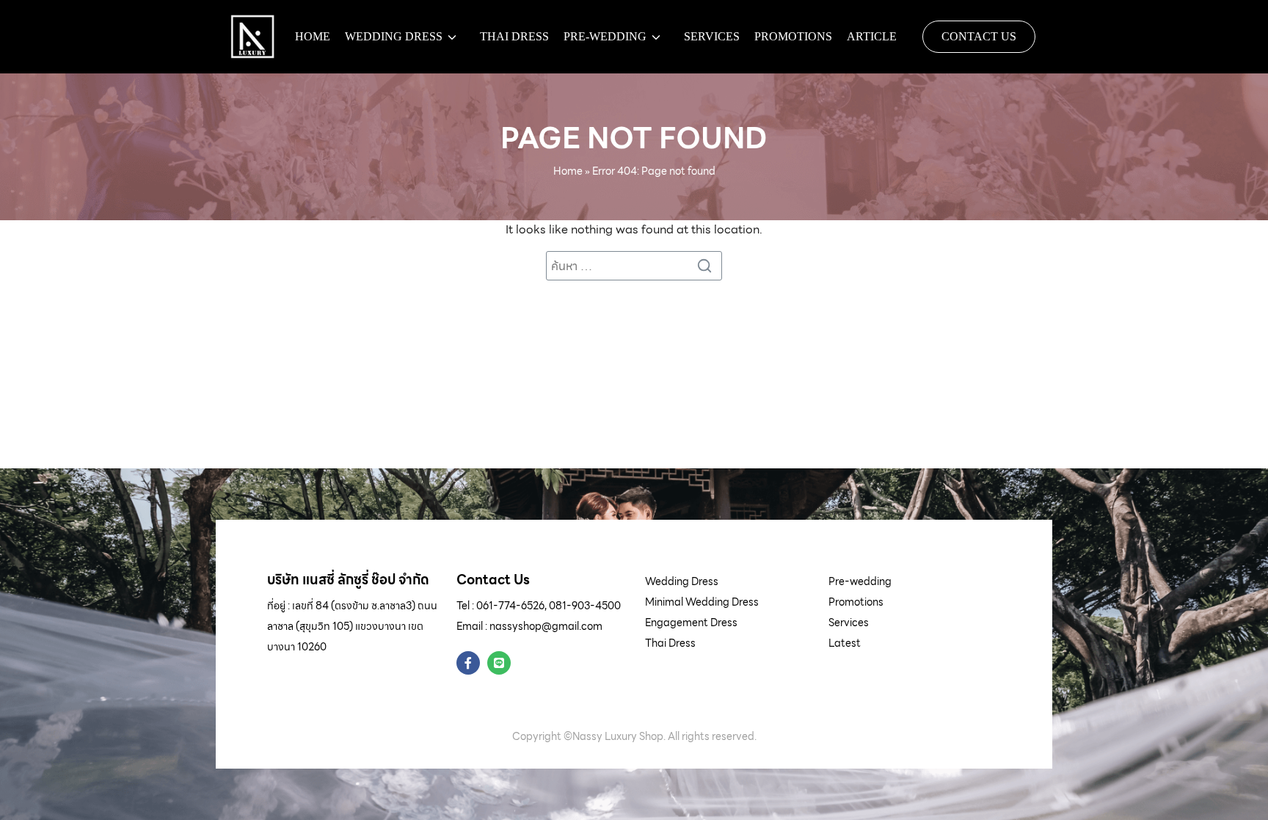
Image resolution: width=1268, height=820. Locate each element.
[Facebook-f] (468, 663)
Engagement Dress (691, 622)
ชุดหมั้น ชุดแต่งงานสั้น (413, 85)
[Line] (499, 663)
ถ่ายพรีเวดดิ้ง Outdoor (639, 85)
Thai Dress (514, 37)
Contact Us (978, 36)
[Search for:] (634, 265)
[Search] (707, 266)
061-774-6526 (510, 606)
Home (312, 37)
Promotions (793, 37)
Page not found (634, 138)
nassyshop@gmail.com (545, 626)
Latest (844, 643)
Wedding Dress (393, 37)
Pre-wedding (605, 37)
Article (872, 37)
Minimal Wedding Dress (702, 602)
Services (712, 37)
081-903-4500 (585, 606)
